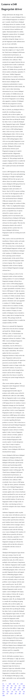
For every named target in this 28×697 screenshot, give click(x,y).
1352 (3, 685)
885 (11, 687)
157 (19, 685)
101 (15, 693)
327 (7, 689)
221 (3, 687)
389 (22, 689)
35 (17, 683)
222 (15, 685)
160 (7, 687)
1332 (11, 693)
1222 (22, 683)
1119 (24, 685)
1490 (24, 687)
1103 (14, 689)
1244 (19, 687)
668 (18, 689)
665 (15, 687)
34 (3, 683)
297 (12, 691)
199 (19, 693)
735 (7, 693)
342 (12, 685)
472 (23, 693)
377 (3, 689)
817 (3, 693)
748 (8, 685)
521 (20, 691)
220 (14, 683)
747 (16, 691)
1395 (3, 691)
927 (24, 691)
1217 (8, 691)
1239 (10, 683)
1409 (3, 695)
